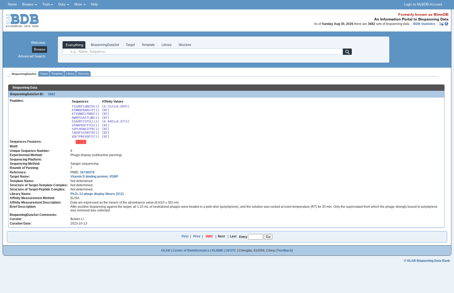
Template (148, 45)
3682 (50, 94)
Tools (46, 4)
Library (167, 45)
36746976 (87, 172)
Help (94, 4)
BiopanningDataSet (104, 45)
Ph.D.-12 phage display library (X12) (97, 194)
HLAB (165, 250)
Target (130, 45)
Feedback (284, 250)
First (185, 236)
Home (12, 4)
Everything (74, 45)
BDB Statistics (424, 24)
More (78, 4)
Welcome (38, 43)
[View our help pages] (446, 24)
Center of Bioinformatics (191, 250)
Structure (184, 45)
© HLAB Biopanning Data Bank (427, 261)
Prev (196, 236)
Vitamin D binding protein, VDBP (94, 176)
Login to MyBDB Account (423, 4)
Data (62, 4)
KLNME (217, 250)
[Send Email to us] (441, 24)
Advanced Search (31, 56)
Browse (28, 4)
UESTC (230, 250)
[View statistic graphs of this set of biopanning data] (81, 141)
